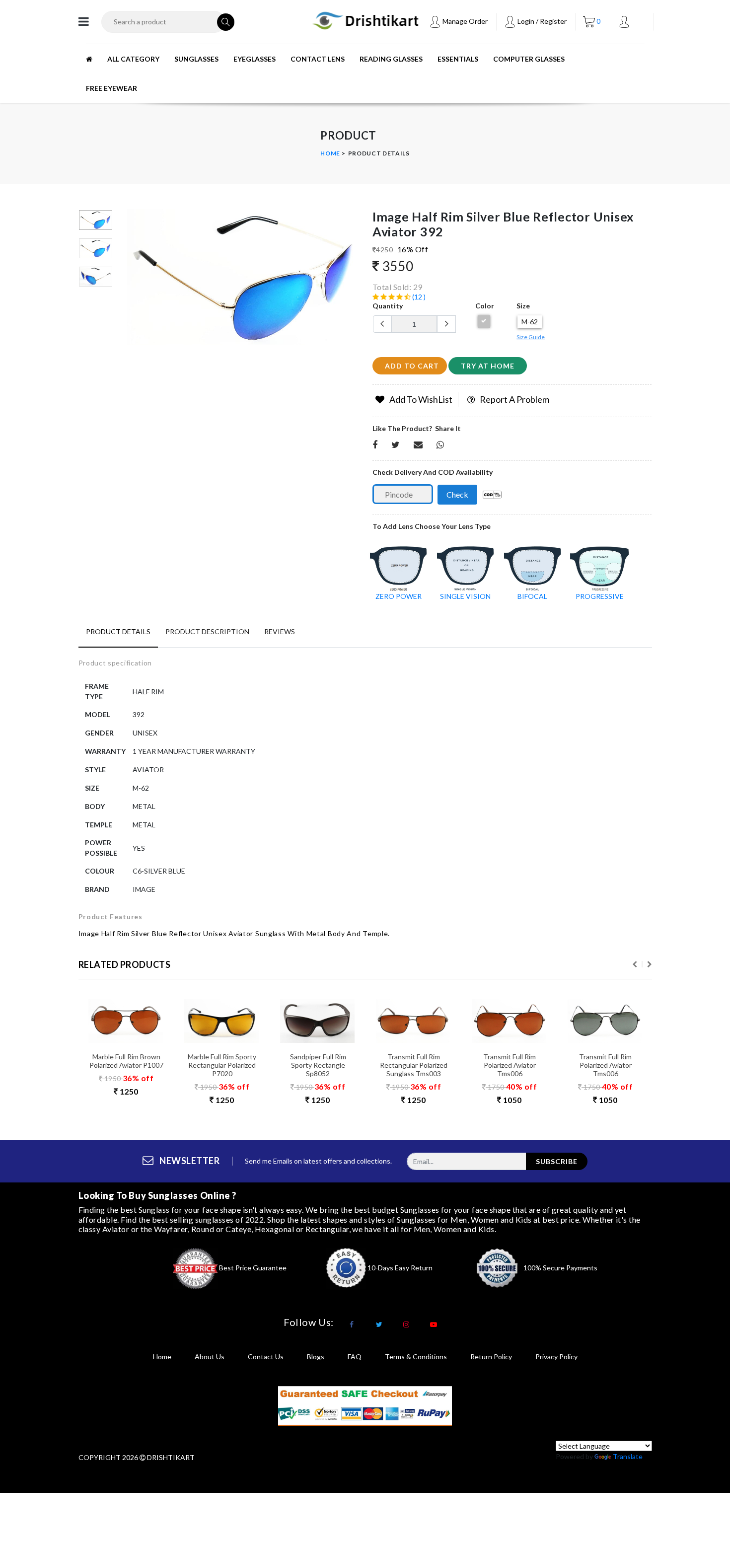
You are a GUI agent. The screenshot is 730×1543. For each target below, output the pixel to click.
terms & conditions (416, 1356)
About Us (209, 1356)
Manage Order (464, 21)
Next (650, 964)
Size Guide (530, 337)
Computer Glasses (529, 59)
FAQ (355, 1356)
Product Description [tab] (207, 631)
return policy (491, 1356)
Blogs (315, 1356)
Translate (628, 1456)
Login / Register (541, 21)
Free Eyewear (111, 88)
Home (330, 153)
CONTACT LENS (318, 59)
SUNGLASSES (196, 59)
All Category (133, 59)
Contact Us (266, 1356)
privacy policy (556, 1356)
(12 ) (418, 297)
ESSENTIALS (458, 59)
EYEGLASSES (254, 59)
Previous (133, 281)
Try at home (487, 366)
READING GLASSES (391, 59)
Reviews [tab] (279, 631)
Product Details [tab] (118, 631)
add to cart (412, 366)
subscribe (557, 1161)
